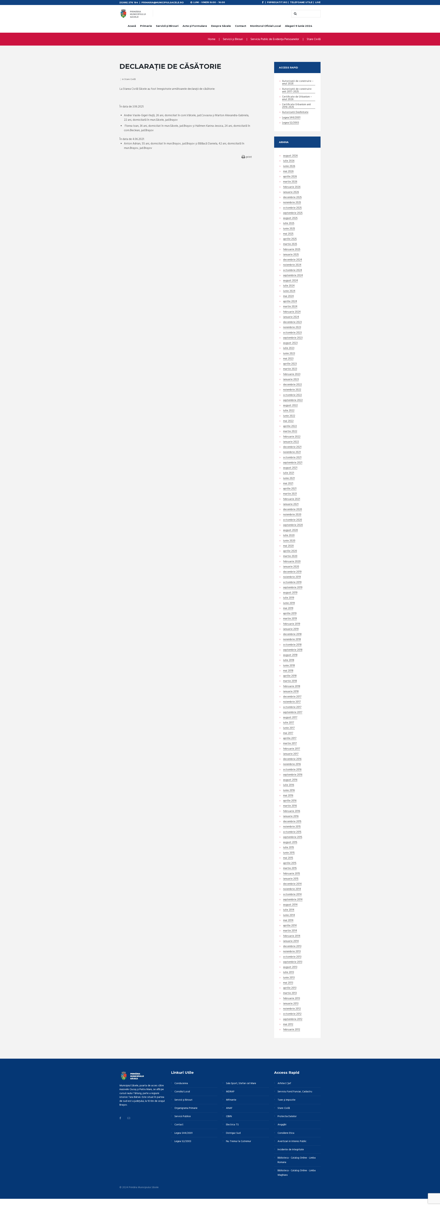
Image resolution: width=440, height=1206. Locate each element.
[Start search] (295, 14)
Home (211, 39)
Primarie (146, 26)
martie (290, 182)
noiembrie (292, 202)
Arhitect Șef (284, 1083)
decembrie (292, 197)
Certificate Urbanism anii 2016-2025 (296, 106)
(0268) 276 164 (128, 2)
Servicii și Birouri (167, 26)
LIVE (318, 2)
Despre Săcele (221, 26)
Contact (240, 26)
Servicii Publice (182, 1116)
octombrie (292, 208)
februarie (291, 187)
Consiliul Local (182, 1092)
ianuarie (291, 192)
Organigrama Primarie (185, 1108)
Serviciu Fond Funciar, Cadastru (295, 1092)
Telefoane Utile (301, 2)
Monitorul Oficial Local (265, 26)
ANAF (229, 1108)
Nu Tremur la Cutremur (238, 1141)
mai (288, 171)
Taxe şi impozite (286, 1100)
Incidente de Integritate (291, 1150)
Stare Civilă (314, 39)
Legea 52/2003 (290, 123)
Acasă (132, 26)
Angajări (282, 1125)
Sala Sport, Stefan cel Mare (241, 1083)
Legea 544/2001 (291, 117)
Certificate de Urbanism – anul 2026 (297, 98)
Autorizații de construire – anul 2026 (298, 82)
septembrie (292, 213)
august (290, 156)
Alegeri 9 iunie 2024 (298, 26)
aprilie (290, 176)
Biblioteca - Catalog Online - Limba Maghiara (297, 1173)
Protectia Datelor (287, 1116)
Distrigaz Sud (233, 1133)
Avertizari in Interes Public (292, 1141)
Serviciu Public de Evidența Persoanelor (275, 39)
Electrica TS (232, 1125)
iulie (288, 161)
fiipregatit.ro (277, 2)
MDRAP (230, 1092)
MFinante (231, 1100)
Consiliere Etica (286, 1133)
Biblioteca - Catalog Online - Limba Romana (297, 1160)
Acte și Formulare (195, 26)
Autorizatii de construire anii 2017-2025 (296, 90)
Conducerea (181, 1083)
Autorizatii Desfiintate (295, 112)
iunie (289, 166)
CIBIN (229, 1116)
